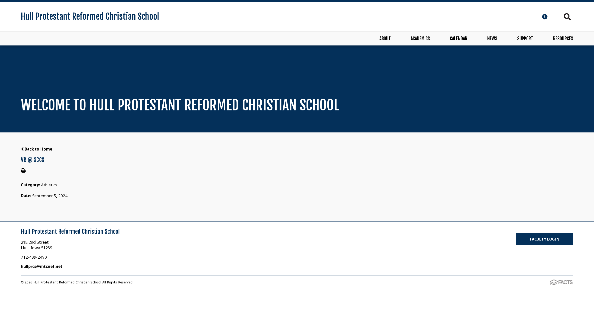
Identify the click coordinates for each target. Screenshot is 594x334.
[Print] (23, 170)
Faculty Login (544, 239)
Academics (420, 39)
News (492, 39)
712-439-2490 (34, 257)
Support (525, 39)
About (385, 39)
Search (564, 16)
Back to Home (38, 149)
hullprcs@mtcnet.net (41, 266)
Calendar (459, 39)
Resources (563, 39)
